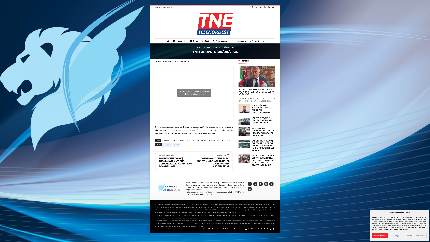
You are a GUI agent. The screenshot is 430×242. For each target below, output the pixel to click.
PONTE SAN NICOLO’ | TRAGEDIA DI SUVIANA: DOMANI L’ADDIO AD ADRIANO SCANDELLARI (175, 161)
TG (223, 141)
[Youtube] (260, 7)
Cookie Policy (183, 229)
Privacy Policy (172, 229)
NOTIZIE (183, 141)
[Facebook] (252, 7)
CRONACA (166, 141)
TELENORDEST (214, 141)
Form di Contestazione (224, 229)
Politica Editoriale (195, 229)
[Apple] (273, 7)
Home (198, 47)
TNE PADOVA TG (207, 47)
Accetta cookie (380, 236)
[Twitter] (256, 7)
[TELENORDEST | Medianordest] (215, 13)
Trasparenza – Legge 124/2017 (244, 229)
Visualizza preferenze (416, 236)
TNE (229, 141)
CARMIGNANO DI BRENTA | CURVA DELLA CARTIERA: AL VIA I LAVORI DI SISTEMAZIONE (213, 161)
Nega (397, 236)
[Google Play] (269, 7)
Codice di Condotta (209, 229)
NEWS (175, 141)
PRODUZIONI (202, 141)
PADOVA (192, 141)
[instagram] (265, 7)
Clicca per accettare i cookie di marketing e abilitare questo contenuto (194, 93)
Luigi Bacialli (232, 212)
